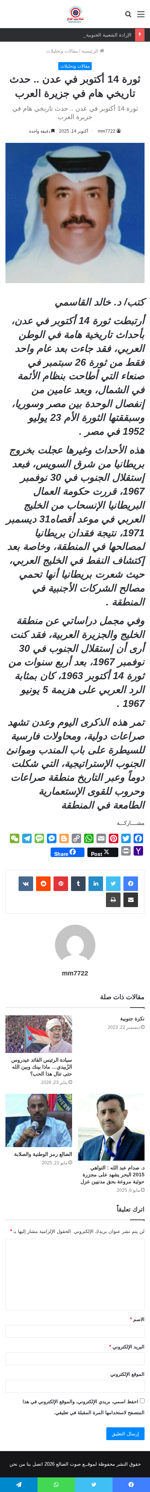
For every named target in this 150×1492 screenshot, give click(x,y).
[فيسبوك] (130, 883)
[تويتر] (113, 883)
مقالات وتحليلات (62, 51)
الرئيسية (91, 51)
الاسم (137, 1319)
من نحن (17, 1464)
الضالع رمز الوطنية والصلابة (43, 1154)
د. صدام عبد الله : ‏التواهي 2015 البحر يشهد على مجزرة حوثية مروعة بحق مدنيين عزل (112, 1174)
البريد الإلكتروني (127, 1347)
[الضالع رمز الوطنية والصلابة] (38, 1120)
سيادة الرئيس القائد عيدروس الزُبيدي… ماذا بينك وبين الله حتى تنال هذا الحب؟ (41, 1067)
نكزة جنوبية (132, 1018)
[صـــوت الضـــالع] (75, 14)
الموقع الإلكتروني (127, 1374)
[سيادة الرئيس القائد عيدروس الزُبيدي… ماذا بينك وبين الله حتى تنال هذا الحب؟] (38, 1034)
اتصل (37, 1464)
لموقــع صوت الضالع (76, 1464)
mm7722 (106, 131)
